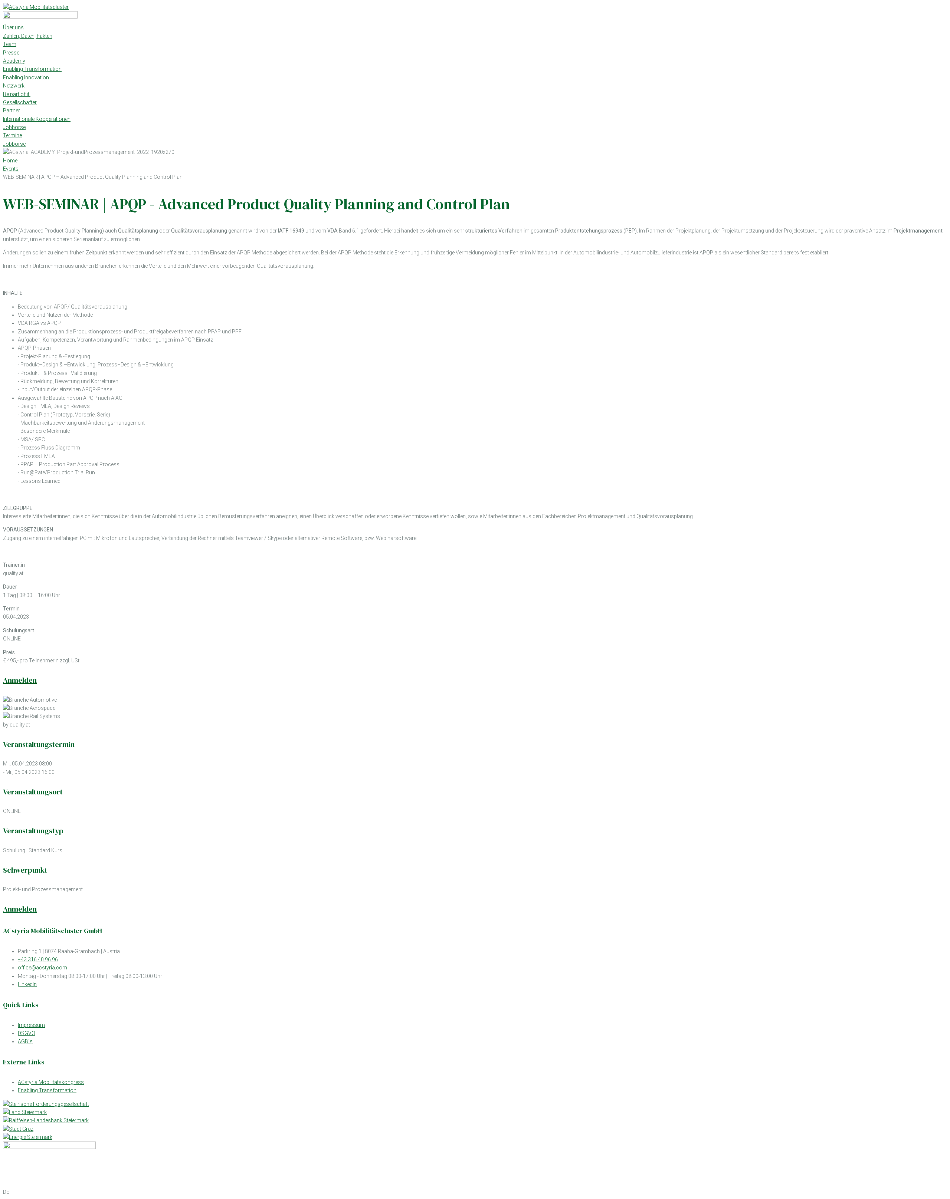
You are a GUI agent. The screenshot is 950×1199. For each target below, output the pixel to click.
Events (11, 169)
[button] (475, 1192)
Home (10, 161)
